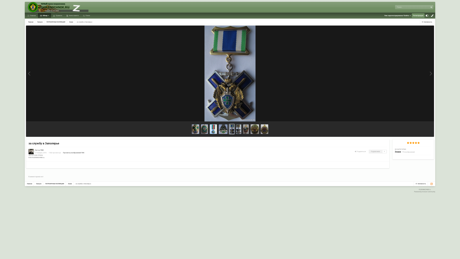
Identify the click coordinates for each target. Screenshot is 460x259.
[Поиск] (431, 7)
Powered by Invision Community (424, 192)
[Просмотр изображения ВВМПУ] (246, 129)
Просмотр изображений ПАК (73, 153)
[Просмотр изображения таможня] (255, 129)
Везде (424, 7)
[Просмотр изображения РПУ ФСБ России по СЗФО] (204, 129)
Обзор (44, 15)
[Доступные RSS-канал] (431, 184)
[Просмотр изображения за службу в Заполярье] (231, 129)
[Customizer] (427, 15)
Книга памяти (74, 15)
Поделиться (361, 151)
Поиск (87, 15)
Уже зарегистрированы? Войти (397, 15)
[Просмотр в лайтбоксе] (230, 73)
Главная (33, 15)
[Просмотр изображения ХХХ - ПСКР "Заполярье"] (223, 129)
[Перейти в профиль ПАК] (31, 151)
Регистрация (418, 15)
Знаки (398, 151)
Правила (58, 15)
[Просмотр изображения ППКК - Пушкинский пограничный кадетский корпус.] (195, 129)
